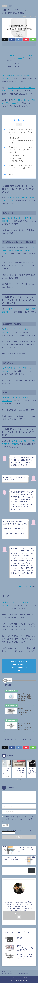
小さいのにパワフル (17, 161)
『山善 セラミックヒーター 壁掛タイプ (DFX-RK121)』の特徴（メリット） (20, 149)
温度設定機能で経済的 (17, 155)
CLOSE (19, 124)
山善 (25, 739)
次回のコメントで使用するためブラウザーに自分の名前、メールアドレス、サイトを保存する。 (19, 819)
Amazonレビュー (24, 586)
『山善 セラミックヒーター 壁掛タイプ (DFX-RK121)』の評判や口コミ (20, 167)
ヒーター (18, 739)
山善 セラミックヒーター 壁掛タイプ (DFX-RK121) (19, 250)
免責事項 (26, 978)
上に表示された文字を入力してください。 (17, 830)
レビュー (5, 6)
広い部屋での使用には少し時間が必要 (21, 142)
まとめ (11, 174)
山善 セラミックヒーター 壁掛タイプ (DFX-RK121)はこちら (19, 666)
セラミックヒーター (8, 739)
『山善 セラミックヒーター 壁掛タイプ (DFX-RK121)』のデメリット (20, 132)
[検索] (31, 870)
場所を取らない (15, 158)
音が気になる (14, 138)
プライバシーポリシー (15, 978)
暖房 (31, 739)
